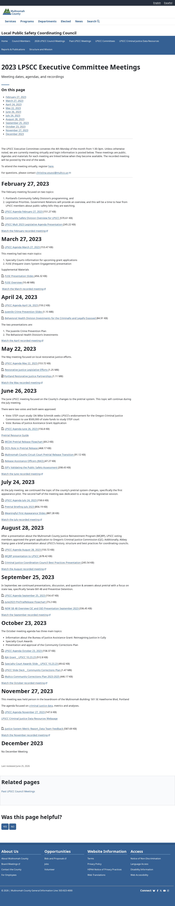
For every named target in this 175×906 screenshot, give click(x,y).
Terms (91, 858)
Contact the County (11, 869)
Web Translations (96, 874)
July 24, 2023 (13, 115)
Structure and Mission (40, 49)
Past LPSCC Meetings (80, 41)
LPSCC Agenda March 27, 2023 (22, 247)
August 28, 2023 (15, 119)
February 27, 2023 (16, 97)
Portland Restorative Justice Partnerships (28, 376)
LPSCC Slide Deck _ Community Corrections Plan (33, 670)
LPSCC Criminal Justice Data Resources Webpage (29, 718)
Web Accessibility (139, 874)
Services (10, 21)
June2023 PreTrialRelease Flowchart (25, 602)
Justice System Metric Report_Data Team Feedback (34, 728)
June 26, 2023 (13, 111)
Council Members (21, 41)
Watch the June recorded (20, 474)
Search (91, 21)
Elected (66, 21)
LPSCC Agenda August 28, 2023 (23, 549)
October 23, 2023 (15, 126)
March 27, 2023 (14, 100)
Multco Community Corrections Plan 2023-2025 (32, 676)
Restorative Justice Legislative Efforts (26, 369)
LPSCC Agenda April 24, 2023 (22, 305)
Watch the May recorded (20, 382)
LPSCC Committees (105, 41)
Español (168, 2)
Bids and (54, 858)
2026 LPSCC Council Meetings (50, 41)
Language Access (139, 863)
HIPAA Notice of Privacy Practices (105, 869)
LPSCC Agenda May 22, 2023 (21, 363)
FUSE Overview (14, 282)
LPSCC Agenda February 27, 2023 (24, 211)
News (79, 21)
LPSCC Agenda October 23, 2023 (24, 650)
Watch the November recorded (24, 735)
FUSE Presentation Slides (19, 276)
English (157, 2)
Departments (47, 21)
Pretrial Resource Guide (15, 435)
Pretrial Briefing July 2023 (20, 506)
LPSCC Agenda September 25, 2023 (25, 595)
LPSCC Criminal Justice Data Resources (139, 41)
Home (4, 41)
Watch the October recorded (23, 683)
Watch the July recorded (20, 519)
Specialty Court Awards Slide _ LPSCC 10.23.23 (31, 663)
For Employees (9, 874)
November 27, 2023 (17, 130)
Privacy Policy (94, 863)
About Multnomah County (14, 858)
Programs (27, 21)
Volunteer (49, 869)
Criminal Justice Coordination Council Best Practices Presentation (43, 562)
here (50, 166)
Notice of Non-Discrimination (146, 858)
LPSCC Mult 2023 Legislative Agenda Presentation (34, 224)
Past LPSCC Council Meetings (18, 791)
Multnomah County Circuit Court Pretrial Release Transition (39, 454)
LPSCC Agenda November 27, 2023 (25, 712)
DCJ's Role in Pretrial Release (21, 448)
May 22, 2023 (13, 108)
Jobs (46, 863)
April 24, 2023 (13, 104)
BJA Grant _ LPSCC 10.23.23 (21, 657)
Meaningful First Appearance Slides (25, 513)
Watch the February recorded (23, 230)
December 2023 (15, 134)
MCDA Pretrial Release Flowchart (24, 441)
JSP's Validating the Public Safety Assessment (31, 467)
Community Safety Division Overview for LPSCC (32, 218)
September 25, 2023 (17, 123)
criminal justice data (41, 705)
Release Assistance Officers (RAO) (24, 461)
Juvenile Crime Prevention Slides (24, 311)
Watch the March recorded (22, 289)
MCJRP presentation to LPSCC (22, 556)
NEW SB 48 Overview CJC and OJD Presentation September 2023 (42, 608)
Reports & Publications (13, 49)
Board (9, 863)
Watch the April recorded (21, 340)
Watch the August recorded (22, 569)
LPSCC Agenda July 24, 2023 (21, 500)
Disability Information (142, 869)
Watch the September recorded (24, 614)
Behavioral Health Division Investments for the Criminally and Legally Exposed (50, 318)
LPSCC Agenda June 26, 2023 (21, 428)
